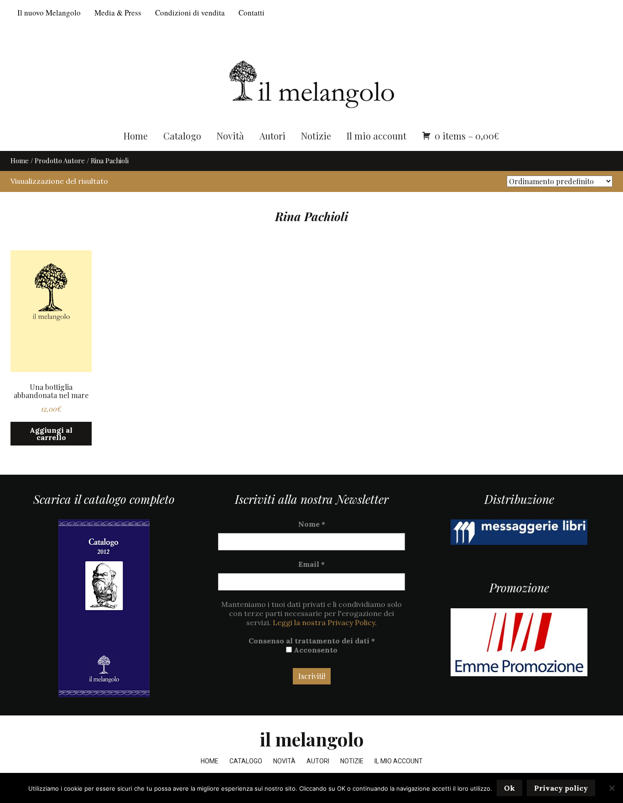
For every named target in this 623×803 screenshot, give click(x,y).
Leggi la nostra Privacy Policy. (325, 622)
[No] (611, 788)
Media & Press (117, 12)
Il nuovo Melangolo (49, 12)
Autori (273, 136)
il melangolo (312, 739)
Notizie (316, 136)
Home (136, 136)
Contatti (252, 12)
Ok (509, 788)
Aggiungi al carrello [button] (51, 433)
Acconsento (314, 649)
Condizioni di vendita (190, 12)
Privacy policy (561, 788)
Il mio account (376, 136)
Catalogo (182, 136)
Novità (230, 136)
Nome (311, 523)
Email (311, 564)
